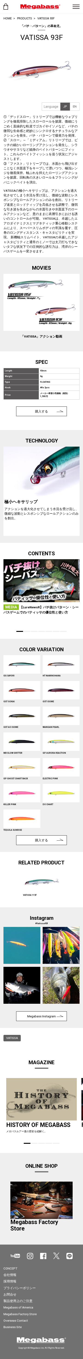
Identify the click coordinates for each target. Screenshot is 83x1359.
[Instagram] (30, 1256)
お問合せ (9, 1294)
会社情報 (9, 1275)
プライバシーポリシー (19, 1288)
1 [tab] (19, 631)
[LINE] (69, 1256)
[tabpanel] (41, 491)
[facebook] (43, 1256)
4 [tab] (41, 631)
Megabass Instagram (41, 1016)
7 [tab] (63, 631)
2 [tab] (27, 631)
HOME (7, 18)
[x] (56, 1256)
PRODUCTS (24, 18)
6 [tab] (56, 631)
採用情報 (9, 1281)
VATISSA (12, 1038)
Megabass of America (18, 1307)
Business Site (12, 1327)
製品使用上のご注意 (18, 1301)
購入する (41, 411)
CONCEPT (10, 1268)
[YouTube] (15, 1256)
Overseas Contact (15, 1320)
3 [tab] (34, 631)
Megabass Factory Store (20, 1314)
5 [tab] (48, 631)
